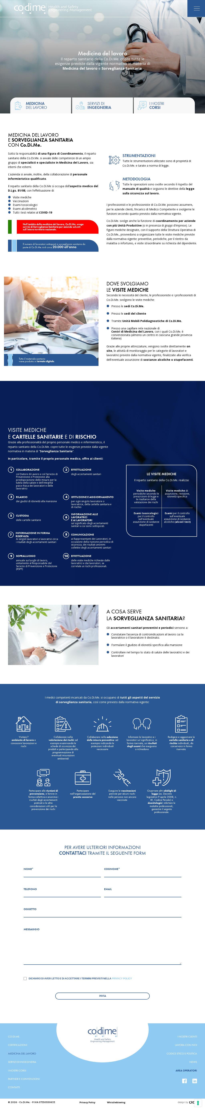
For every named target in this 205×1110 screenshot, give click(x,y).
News (193, 1062)
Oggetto (30, 909)
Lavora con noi (186, 1045)
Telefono (30, 889)
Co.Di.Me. (14, 1036)
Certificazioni (17, 1045)
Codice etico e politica (182, 1053)
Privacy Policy (122, 978)
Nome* (28, 869)
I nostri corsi (17, 1070)
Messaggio (31, 929)
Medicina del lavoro (22, 1053)
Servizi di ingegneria (22, 1062)
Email (108, 889)
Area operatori (186, 1070)
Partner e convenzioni (24, 1079)
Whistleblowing (116, 1102)
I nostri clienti (187, 1036)
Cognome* (112, 869)
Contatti (14, 1087)
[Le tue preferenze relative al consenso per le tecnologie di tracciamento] (198, 1103)
